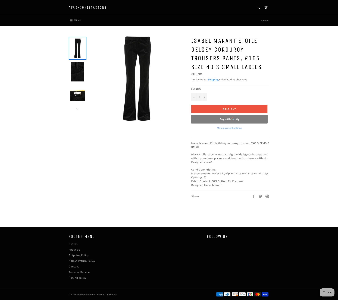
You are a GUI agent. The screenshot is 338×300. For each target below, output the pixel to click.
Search (73, 244)
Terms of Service (79, 272)
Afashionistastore (88, 7)
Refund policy (77, 277)
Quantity (196, 89)
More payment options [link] (229, 128)
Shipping (213, 79)
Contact (74, 266)
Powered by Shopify (106, 294)
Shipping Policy (79, 255)
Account (265, 20)
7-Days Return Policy (82, 261)
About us (74, 249)
